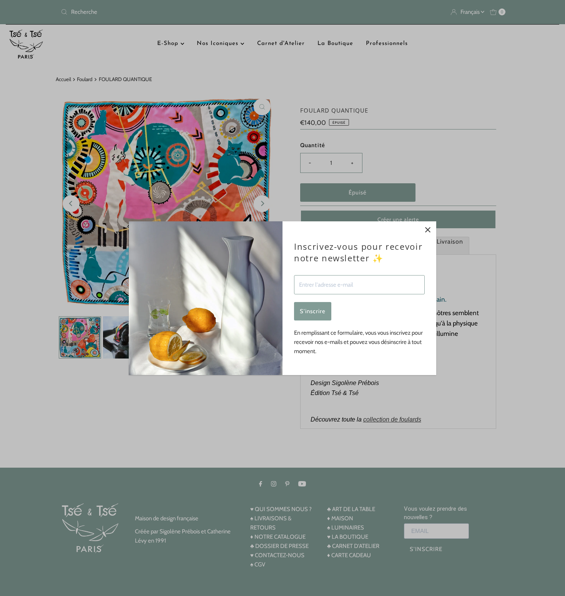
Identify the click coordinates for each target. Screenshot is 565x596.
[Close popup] (427, 230)
